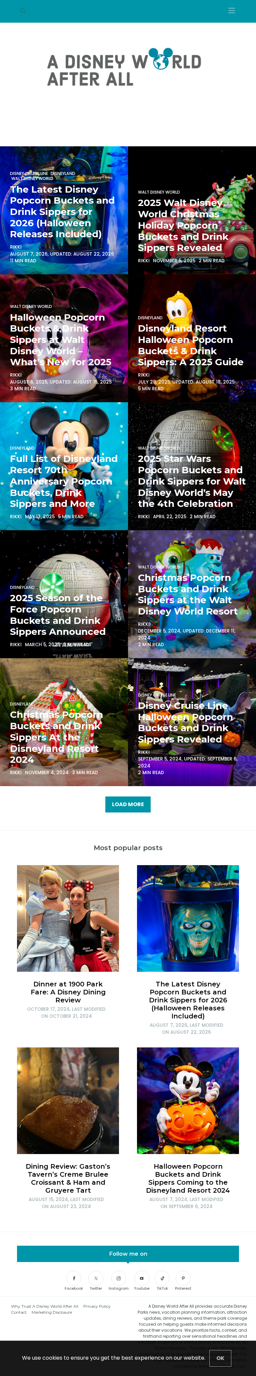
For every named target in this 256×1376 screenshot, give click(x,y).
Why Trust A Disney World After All (44, 1306)
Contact (19, 1312)
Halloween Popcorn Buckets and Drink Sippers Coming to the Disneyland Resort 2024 (188, 1178)
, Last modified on (66, 1012)
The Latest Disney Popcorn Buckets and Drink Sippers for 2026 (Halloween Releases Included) (188, 1000)
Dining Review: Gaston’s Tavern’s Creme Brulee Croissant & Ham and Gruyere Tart (68, 1178)
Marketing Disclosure (52, 1312)
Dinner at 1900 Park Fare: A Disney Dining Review (68, 992)
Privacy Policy (97, 1306)
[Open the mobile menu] (231, 10)
